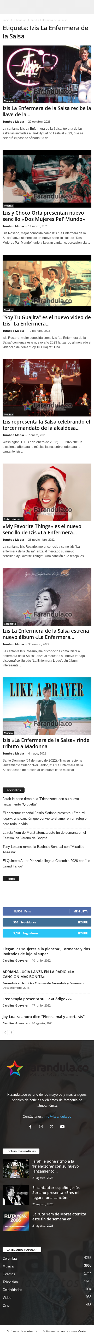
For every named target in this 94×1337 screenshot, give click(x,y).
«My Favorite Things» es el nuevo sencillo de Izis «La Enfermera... (42, 529)
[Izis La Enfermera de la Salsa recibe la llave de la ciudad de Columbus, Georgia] (47, 74)
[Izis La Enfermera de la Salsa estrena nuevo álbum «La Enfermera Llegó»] (47, 597)
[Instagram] (42, 1127)
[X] (53, 1127)
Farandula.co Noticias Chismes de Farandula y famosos (42, 983)
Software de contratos (22, 1331)
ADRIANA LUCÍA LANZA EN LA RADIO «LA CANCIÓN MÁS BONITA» (38, 974)
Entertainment (13, 519)
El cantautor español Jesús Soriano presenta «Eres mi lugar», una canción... (56, 1192)
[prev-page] (5, 1032)
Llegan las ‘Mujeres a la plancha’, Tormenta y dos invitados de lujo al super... (46, 951)
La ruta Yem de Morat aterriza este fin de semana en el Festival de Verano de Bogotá (44, 835)
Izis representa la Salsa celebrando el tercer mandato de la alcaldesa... (46, 424)
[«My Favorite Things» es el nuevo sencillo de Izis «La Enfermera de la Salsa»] (47, 492)
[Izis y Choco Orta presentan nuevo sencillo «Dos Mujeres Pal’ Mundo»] (47, 179)
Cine (6, 1305)
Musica (8, 101)
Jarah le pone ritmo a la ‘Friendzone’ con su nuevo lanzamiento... (55, 1166)
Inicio (6, 20)
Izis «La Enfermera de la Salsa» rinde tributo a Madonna (46, 743)
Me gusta (80, 911)
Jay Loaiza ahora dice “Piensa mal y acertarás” (44, 1016)
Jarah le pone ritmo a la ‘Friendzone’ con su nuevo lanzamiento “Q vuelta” (41, 801)
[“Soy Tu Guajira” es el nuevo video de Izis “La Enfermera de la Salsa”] (47, 283)
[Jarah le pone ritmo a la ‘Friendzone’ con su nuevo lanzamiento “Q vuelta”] (16, 1168)
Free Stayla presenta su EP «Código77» (37, 998)
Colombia (10, 623)
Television (10, 1282)
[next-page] (11, 1032)
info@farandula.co (57, 1116)
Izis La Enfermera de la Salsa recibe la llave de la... (47, 111)
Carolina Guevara (15, 960)
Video (7, 1298)
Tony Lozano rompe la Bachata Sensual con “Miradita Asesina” (43, 849)
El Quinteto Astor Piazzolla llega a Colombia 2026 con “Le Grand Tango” (46, 863)
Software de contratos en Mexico (65, 1331)
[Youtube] (63, 1127)
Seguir (83, 922)
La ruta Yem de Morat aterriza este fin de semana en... (59, 1216)
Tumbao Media (13, 121)
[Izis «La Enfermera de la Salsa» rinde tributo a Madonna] (47, 706)
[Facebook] (31, 1127)
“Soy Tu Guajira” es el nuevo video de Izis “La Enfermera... (47, 320)
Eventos (9, 1274)
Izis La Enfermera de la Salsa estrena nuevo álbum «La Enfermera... (46, 634)
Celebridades (12, 1290)
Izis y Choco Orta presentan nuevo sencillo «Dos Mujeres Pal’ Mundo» (44, 215)
